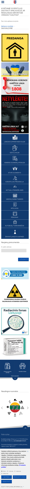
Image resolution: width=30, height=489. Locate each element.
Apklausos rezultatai (7, 26)
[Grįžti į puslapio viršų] (25, 428)
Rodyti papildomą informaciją (11, 487)
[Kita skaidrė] (27, 407)
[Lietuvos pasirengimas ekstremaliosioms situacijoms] (15, 407)
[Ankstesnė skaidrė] (1, 407)
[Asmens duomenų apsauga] (7, 367)
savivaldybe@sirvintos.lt (20, 440)
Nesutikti (6, 481)
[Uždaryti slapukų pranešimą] (28, 451)
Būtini (4, 471)
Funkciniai (11, 471)
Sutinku (7, 477)
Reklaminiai (5, 473)
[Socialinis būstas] (22, 367)
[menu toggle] (2, 1)
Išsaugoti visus (20, 477)
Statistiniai (18, 471)
